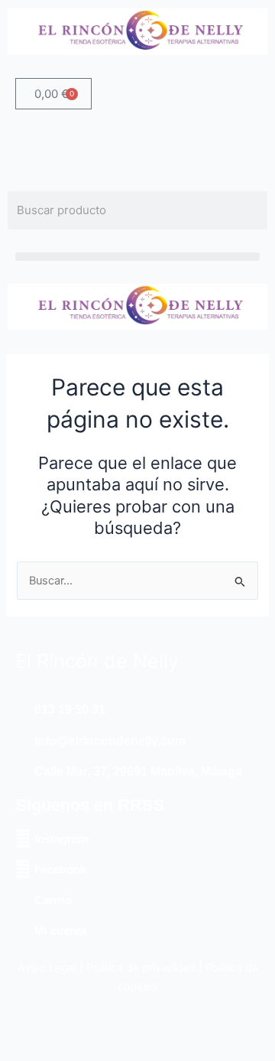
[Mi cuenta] (23, 930)
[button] (137, 256)
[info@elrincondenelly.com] (23, 741)
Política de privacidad (141, 968)
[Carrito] (23, 899)
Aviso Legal (47, 968)
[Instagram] (23, 838)
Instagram (61, 838)
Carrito (53, 899)
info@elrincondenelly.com (110, 740)
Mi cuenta (60, 930)
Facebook (60, 869)
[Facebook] (23, 869)
